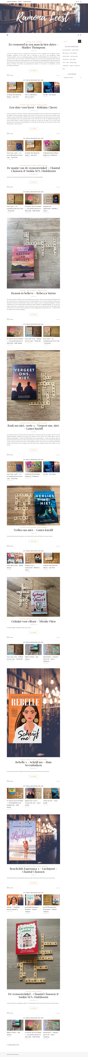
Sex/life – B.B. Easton (49, 94)
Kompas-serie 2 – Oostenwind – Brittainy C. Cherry (32, 568)
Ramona (11, 75)
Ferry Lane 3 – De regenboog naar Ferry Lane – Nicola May (15, 209)
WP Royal (16, 1054)
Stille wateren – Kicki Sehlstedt (70, 53)
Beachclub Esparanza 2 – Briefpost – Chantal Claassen (32, 909)
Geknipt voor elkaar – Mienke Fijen (33, 621)
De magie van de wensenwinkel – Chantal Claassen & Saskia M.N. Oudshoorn (33, 169)
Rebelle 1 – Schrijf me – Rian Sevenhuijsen (33, 763)
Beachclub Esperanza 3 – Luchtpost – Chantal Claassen (33, 870)
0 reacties (58, 75)
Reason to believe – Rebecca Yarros (33, 293)
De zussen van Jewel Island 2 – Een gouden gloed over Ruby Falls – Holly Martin (33, 209)
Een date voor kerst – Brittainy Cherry (33, 107)
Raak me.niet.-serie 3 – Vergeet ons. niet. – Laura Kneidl (33, 427)
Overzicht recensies (12, 1)
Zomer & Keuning (42, 105)
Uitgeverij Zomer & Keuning (33, 42)
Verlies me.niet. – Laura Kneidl (33, 530)
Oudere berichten (13, 1044)
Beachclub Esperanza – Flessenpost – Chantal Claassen (50, 909)
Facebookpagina (27, 1)
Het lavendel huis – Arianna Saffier (71, 50)
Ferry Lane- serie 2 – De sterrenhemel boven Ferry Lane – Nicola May (15, 155)
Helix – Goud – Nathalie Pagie (70, 62)
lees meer (33, 70)
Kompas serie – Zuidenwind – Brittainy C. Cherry (51, 209)
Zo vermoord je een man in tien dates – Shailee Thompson (33, 46)
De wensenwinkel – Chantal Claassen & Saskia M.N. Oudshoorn (33, 995)
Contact (20, 1)
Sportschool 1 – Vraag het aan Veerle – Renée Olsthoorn (50, 659)
